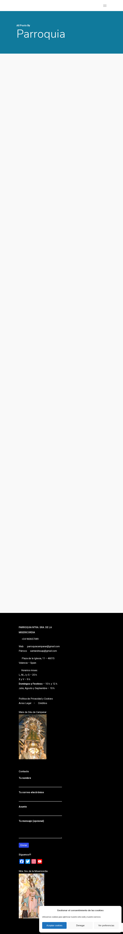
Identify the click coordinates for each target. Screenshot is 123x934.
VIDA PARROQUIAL (73, 337)
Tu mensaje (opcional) (31, 821)
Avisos (11, 140)
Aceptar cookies (54, 925)
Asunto (23, 806)
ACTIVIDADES (15, 435)
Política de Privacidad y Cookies (36, 698)
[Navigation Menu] (104, 5)
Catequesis (14, 354)
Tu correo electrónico (31, 792)
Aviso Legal (25, 703)
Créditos (42, 703)
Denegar (80, 925)
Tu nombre (25, 778)
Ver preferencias (106, 925)
